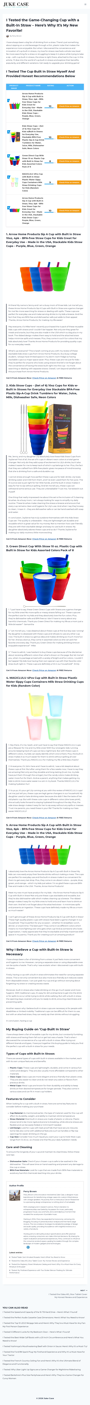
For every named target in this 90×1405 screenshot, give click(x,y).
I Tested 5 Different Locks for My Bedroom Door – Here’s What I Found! (36, 1332)
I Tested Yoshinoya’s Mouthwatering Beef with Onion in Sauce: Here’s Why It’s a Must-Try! (45, 1346)
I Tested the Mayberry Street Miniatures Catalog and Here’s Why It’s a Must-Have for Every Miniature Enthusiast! (45, 1265)
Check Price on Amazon (69, 106)
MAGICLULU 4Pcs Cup (25, 677)
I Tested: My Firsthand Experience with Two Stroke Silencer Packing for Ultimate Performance (40, 1271)
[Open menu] (85, 4)
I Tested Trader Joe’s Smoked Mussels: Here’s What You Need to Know (38, 1257)
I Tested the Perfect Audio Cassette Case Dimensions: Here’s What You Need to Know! (44, 1317)
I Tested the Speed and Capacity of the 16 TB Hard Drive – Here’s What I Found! (40, 1312)
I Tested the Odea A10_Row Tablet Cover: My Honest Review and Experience (40, 1261)
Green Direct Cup (21, 546)
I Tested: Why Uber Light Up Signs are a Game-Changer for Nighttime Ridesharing (42, 1369)
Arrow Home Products (24, 234)
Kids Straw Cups (20, 385)
